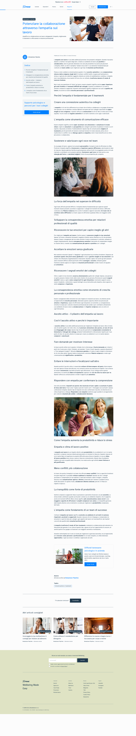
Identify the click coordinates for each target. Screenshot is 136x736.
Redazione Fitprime (72, 578)
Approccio (56, 685)
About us (70, 683)
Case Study (56, 688)
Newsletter (86, 697)
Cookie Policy (86, 694)
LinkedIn (100, 683)
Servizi (55, 683)
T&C (84, 690)
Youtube (100, 688)
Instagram (100, 685)
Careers (70, 690)
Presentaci (56, 690)
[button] (92, 6)
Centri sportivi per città (89, 683)
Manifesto (70, 685)
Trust (69, 688)
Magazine (85, 688)
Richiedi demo (57, 692)
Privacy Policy (64, 666)
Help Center (86, 685)
